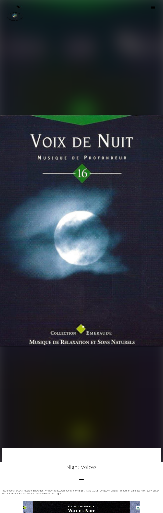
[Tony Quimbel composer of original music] (15, 14)
